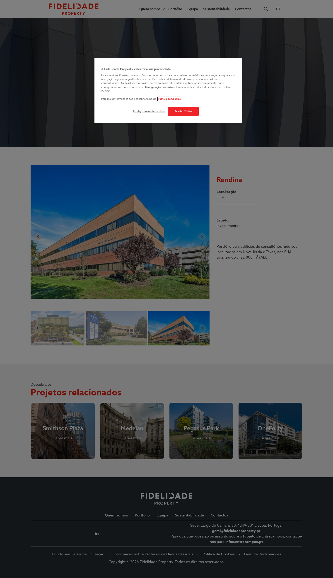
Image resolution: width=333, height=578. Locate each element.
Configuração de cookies (149, 111)
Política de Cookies (169, 98)
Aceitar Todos (183, 111)
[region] (168, 90)
